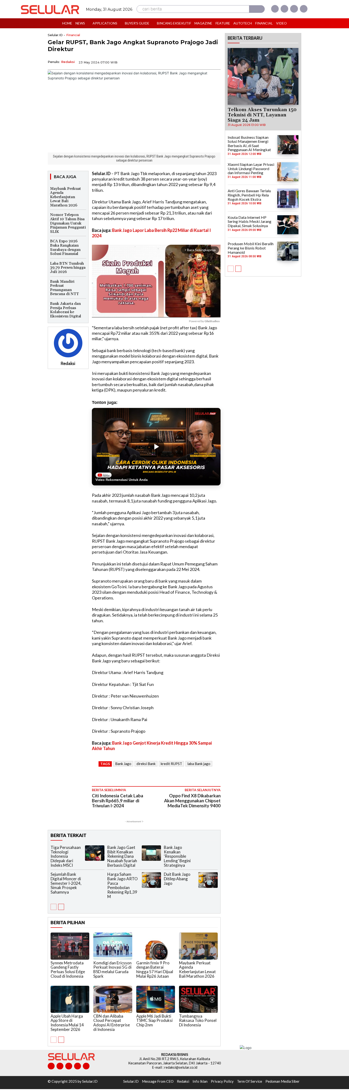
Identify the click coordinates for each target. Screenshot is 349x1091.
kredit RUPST (171, 763)
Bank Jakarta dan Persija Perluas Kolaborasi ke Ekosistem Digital (65, 310)
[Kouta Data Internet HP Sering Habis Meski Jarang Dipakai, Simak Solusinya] (287, 224)
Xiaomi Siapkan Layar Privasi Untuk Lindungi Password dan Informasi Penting (251, 168)
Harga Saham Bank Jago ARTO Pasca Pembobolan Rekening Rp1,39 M (122, 885)
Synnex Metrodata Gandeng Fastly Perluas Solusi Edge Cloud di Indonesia (68, 969)
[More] (216, 62)
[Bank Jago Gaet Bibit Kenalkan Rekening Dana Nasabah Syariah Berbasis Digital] (151, 853)
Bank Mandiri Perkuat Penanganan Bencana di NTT (64, 288)
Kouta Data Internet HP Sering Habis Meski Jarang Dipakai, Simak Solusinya (249, 221)
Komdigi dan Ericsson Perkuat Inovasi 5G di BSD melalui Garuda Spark (112, 969)
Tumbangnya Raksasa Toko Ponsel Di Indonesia (198, 1020)
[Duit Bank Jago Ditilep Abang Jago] (208, 880)
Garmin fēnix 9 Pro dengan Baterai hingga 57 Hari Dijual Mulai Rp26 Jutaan (154, 969)
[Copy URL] (204, 62)
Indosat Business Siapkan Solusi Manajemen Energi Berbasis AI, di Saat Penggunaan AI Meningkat (249, 143)
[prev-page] (54, 907)
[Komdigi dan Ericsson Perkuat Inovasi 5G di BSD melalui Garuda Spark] (112, 946)
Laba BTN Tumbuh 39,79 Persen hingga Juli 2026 (67, 267)
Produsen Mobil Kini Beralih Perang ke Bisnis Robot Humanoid (251, 247)
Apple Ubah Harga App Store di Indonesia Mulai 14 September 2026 (67, 1023)
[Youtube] (303, 9)
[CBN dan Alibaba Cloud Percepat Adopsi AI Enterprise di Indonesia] (112, 999)
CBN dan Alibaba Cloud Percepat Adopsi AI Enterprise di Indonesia (111, 1023)
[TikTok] (68, 1066)
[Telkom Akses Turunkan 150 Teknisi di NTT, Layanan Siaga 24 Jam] (263, 76)
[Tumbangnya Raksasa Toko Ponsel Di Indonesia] (198, 999)
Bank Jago (123, 763)
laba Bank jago (198, 763)
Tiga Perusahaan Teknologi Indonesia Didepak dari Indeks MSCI (66, 856)
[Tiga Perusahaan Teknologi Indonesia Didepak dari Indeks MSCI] (94, 853)
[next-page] (61, 907)
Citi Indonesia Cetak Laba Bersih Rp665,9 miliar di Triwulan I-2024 (117, 800)
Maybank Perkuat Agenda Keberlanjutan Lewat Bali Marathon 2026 (65, 197)
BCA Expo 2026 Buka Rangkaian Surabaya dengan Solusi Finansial (65, 247)
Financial (73, 35)
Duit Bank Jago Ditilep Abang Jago (177, 878)
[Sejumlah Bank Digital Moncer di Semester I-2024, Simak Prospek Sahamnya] (94, 880)
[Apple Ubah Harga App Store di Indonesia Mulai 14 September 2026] (70, 999)
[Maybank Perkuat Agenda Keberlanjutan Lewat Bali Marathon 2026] (198, 946)
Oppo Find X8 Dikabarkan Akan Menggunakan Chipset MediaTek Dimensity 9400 (192, 800)
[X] (294, 9)
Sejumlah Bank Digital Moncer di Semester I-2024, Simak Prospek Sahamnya (66, 883)
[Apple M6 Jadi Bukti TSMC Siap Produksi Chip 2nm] (155, 999)
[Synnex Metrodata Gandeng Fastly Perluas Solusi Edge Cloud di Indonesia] (70, 946)
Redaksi (68, 62)
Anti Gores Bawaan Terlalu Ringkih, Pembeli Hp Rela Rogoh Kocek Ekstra (249, 194)
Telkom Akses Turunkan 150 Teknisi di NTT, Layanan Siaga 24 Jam (262, 115)
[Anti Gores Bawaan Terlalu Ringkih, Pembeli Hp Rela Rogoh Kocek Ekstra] (287, 198)
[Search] (257, 9)
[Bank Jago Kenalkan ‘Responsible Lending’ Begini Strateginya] (208, 853)
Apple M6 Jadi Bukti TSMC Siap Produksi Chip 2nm (154, 1020)
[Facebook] (275, 9)
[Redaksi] (68, 343)
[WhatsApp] (193, 62)
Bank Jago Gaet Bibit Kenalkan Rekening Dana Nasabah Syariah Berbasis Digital (122, 856)
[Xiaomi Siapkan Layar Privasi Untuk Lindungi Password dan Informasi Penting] (287, 171)
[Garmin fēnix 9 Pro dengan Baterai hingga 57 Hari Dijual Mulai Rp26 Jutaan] (155, 946)
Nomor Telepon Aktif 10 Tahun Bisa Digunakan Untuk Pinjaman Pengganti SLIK (68, 223)
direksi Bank (146, 763)
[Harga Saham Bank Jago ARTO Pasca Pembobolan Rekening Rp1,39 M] (151, 880)
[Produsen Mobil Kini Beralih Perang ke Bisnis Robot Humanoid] (287, 251)
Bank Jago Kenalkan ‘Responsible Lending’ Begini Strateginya (177, 856)
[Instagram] (284, 9)
